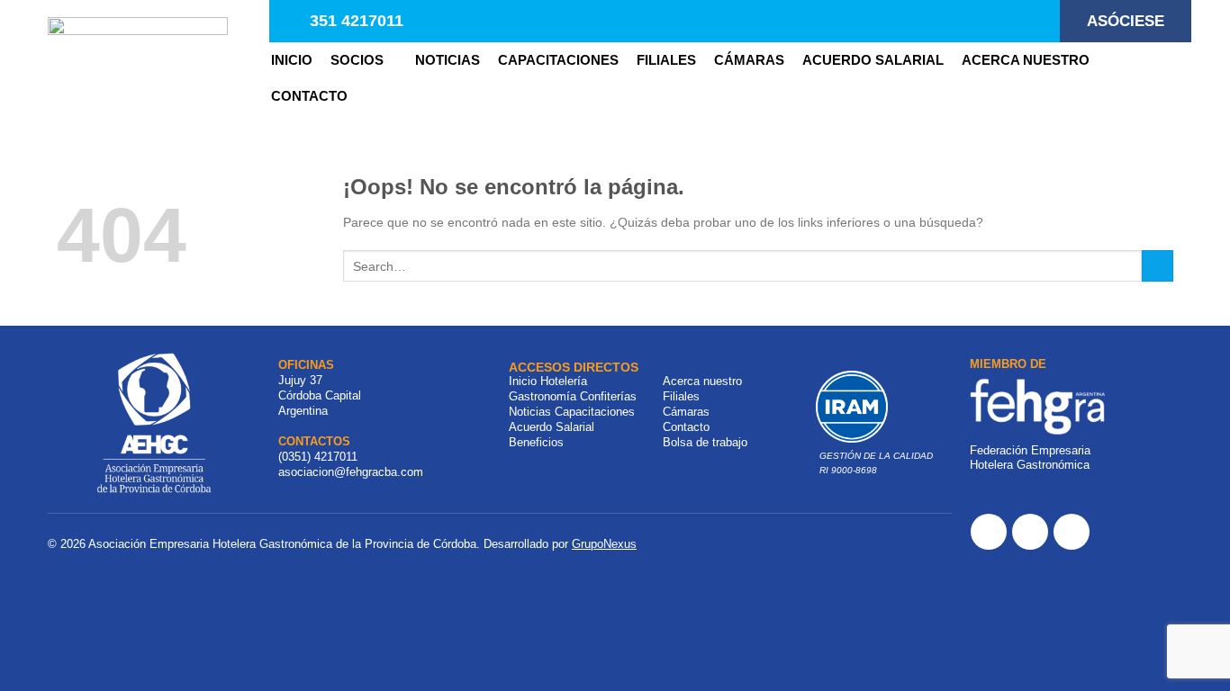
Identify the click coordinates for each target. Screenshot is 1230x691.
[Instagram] (1030, 532)
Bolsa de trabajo (705, 442)
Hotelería (563, 381)
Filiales (681, 396)
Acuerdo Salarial (873, 59)
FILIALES (666, 59)
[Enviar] (1157, 266)
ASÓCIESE (1125, 21)
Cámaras (749, 59)
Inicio (291, 59)
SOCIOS (357, 59)
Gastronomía (542, 396)
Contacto (686, 427)
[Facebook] (989, 532)
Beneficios (536, 442)
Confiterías (608, 396)
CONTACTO (309, 95)
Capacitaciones (558, 59)
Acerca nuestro (1026, 59)
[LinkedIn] (1072, 532)
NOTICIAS (447, 59)
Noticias (530, 411)
